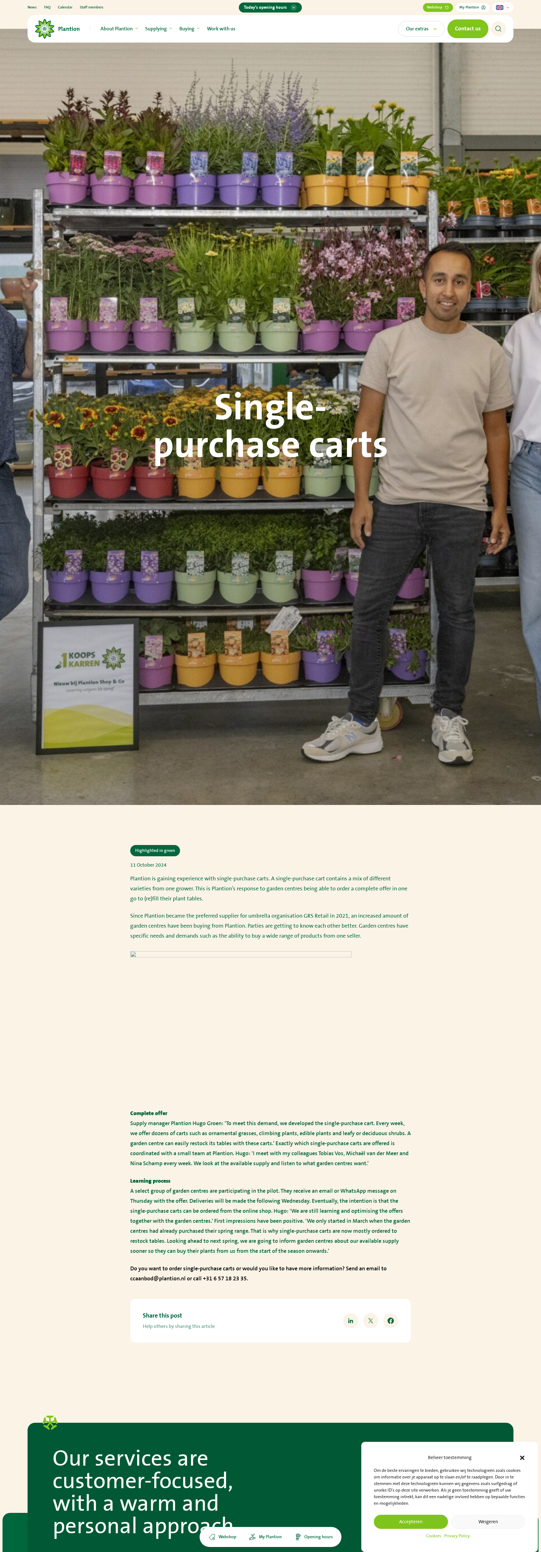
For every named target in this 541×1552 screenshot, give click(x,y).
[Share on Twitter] (370, 1320)
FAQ (47, 7)
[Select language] (502, 8)
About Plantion (116, 29)
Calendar (65, 7)
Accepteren (411, 1521)
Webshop (434, 7)
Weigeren (488, 1521)
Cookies (433, 1536)
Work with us (221, 29)
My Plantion (469, 7)
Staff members (91, 7)
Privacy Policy (457, 1536)
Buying (186, 29)
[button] (522, 1458)
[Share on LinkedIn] (350, 1320)
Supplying (156, 29)
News (32, 7)
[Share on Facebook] (390, 1320)
